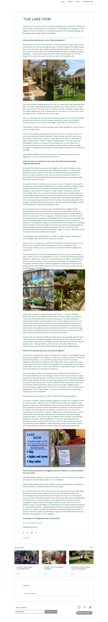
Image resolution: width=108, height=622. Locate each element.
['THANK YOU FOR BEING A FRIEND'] (54, 557)
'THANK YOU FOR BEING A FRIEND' (53, 568)
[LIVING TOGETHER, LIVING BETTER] (26, 557)
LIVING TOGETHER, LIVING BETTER (24, 568)
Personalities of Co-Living (30, 527)
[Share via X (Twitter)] (28, 532)
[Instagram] (79, 607)
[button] (91, 4)
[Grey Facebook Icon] (84, 607)
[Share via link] (36, 532)
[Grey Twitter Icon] (90, 607)
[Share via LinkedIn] (32, 532)
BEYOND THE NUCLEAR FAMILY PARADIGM (80, 568)
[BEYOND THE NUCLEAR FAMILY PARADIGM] (81, 557)
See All (92, 547)
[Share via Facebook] (23, 532)
